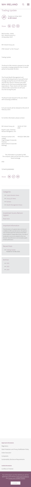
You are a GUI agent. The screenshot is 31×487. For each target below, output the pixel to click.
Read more (6, 219)
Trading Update (10, 250)
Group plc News (11, 198)
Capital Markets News (12, 195)
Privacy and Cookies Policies (16, 478)
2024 (7, 270)
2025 (7, 266)
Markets (8, 202)
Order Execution (6, 453)
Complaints (5, 456)
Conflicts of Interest (7, 469)
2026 (7, 263)
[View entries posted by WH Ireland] (4, 17)
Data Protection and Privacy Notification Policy (15, 449)
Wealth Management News (14, 205)
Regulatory (5, 446)
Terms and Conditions (22, 476)
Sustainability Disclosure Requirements (13, 459)
